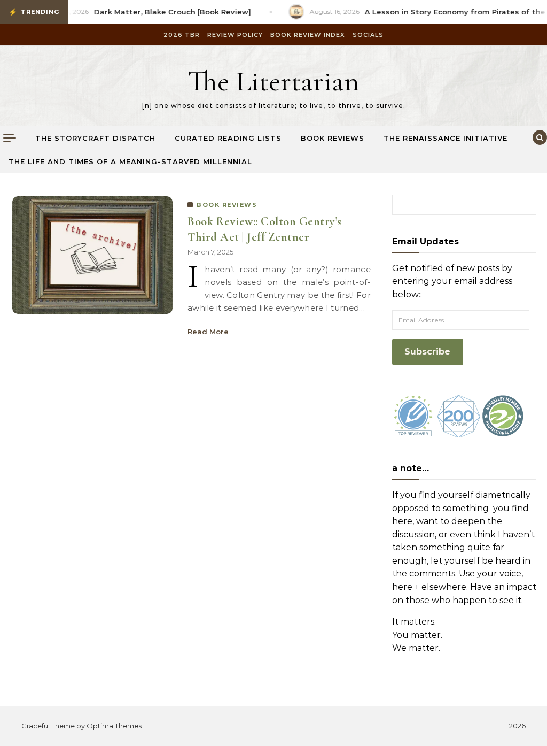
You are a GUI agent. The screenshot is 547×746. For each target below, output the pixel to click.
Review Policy (235, 35)
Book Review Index (307, 35)
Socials (368, 35)
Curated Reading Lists (228, 138)
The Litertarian (273, 81)
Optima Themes (114, 725)
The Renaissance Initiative (445, 138)
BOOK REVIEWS (227, 205)
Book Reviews (332, 138)
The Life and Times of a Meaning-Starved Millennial (130, 161)
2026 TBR (181, 35)
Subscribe (427, 352)
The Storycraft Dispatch (95, 138)
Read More (208, 331)
